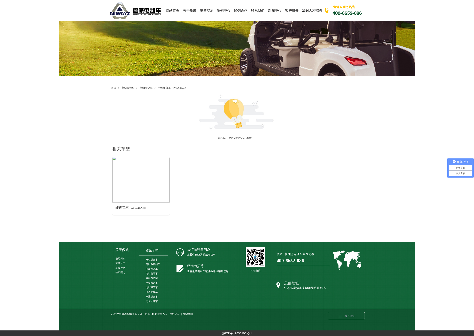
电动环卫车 (152, 287)
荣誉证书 (120, 263)
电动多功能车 (153, 264)
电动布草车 (152, 278)
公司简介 (120, 258)
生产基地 (120, 272)
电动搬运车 (127, 87)
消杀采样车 (152, 292)
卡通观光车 (152, 296)
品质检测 (120, 267)
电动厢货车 (146, 87)
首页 (113, 87)
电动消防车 (152, 273)
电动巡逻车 (152, 269)
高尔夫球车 (152, 301)
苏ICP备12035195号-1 (237, 333)
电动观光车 (152, 259)
